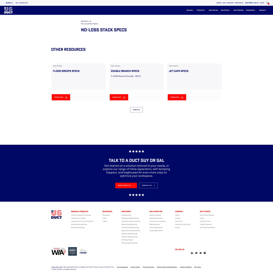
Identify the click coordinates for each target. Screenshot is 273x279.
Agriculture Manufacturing (130, 231)
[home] (8, 10)
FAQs (104, 218)
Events (177, 227)
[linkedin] (192, 253)
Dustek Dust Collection (79, 224)
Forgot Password (206, 224)
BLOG (224, 3)
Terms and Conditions (207, 227)
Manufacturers (155, 224)
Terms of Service (148, 267)
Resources (106, 215)
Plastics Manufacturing (129, 237)
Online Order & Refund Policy (167, 267)
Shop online (213, 10)
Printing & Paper (127, 240)
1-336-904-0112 (56, 267)
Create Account (205, 221)
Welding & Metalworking (130, 218)
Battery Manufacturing (129, 224)
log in (262, 3)
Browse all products (78, 227)
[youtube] (201, 253)
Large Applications (156, 231)
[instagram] (196, 253)
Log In (202, 218)
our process (239, 10)
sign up (256, 3)
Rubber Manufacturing (129, 234)
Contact (219, 3)
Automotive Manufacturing (130, 221)
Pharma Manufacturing (129, 243)
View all (136, 109)
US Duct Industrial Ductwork (81, 215)
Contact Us (179, 221)
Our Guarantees (122, 267)
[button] (190, 10)
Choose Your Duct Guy (182, 224)
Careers (178, 218)
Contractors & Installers (158, 221)
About (177, 215)
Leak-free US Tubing (78, 218)
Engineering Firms (156, 218)
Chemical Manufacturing (130, 227)
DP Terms (197, 267)
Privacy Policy (135, 267)
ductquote (230, 3)
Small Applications (156, 227)
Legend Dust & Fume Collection (82, 221)
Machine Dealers (155, 215)
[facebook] (205, 253)
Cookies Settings (186, 267)
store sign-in (239, 3)
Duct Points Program (207, 215)
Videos (105, 221)
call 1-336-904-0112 (22, 3)
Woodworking (126, 215)
